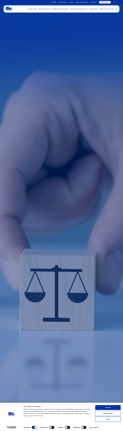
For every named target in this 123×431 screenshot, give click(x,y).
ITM (9, 9)
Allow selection (108, 413)
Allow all (108, 407)
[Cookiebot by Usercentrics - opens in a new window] (12, 427)
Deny (108, 419)
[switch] (51, 427)
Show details (94, 427)
